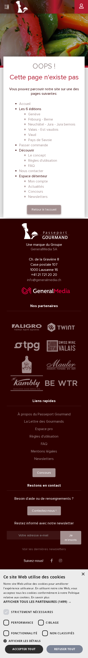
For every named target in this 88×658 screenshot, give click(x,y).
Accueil (24, 104)
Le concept (37, 155)
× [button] (83, 574)
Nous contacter (31, 171)
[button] (44, 601)
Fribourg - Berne (40, 119)
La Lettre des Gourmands (44, 421)
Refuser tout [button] (64, 649)
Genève (34, 114)
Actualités (36, 186)
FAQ (31, 165)
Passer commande (33, 145)
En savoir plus (40, 597)
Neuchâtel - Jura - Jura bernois (51, 124)
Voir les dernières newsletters (44, 549)
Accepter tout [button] (23, 649)
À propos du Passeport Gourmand (44, 414)
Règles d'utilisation (42, 160)
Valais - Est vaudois (43, 129)
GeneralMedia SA (44, 249)
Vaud (32, 135)
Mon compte (38, 181)
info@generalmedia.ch (44, 280)
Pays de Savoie (40, 140)
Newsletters (38, 196)
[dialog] (44, 613)
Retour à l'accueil (44, 209)
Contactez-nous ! (44, 511)
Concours (35, 191)
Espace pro (44, 429)
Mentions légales (44, 451)
